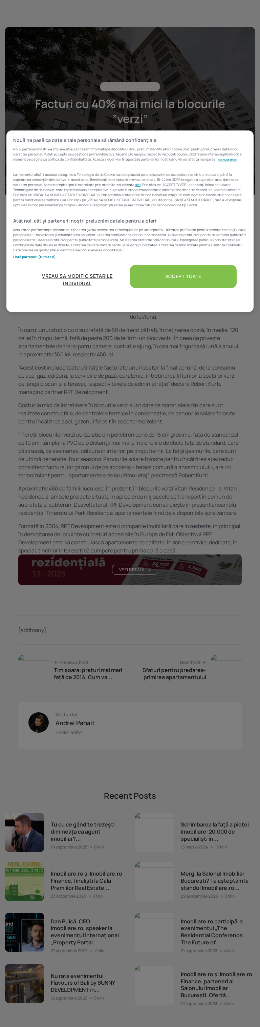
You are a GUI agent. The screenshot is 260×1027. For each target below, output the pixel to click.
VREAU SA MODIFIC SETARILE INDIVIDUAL (77, 280)
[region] (130, 221)
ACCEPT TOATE (183, 276)
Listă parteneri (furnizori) (34, 256)
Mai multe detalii (227, 159)
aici (137, 184)
